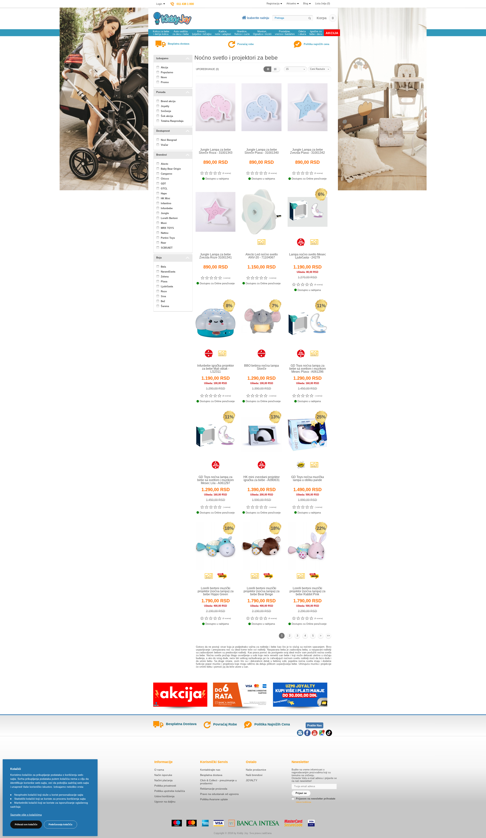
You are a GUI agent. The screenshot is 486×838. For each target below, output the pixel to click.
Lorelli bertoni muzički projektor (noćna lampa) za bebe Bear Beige (261, 591)
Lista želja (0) (322, 3)
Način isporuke (163, 775)
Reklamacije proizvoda (213, 788)
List (276, 69)
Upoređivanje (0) (207, 69)
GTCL (164, 188)
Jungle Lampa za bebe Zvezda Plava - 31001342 (307, 151)
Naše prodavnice (256, 769)
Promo (165, 82)
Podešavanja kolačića (60, 824)
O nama (159, 769)
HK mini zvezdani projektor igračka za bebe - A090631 (261, 478)
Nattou (164, 233)
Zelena (165, 276)
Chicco (165, 178)
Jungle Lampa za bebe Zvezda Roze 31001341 (215, 256)
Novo (164, 77)
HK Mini (165, 198)
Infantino (166, 203)
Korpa (325, 18)
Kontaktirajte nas (210, 769)
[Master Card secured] (293, 823)
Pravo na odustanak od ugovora (219, 793)
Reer (163, 242)
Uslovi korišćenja (164, 796)
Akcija (164, 67)
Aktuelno (291, 3)
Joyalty (165, 106)
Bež (163, 301)
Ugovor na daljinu (164, 801)
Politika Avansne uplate (214, 799)
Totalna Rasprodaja (172, 121)
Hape (164, 193)
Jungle (165, 213)
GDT (163, 183)
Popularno (167, 72)
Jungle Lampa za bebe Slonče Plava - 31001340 (262, 151)
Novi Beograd (169, 140)
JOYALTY (251, 780)
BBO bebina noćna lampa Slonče (261, 367)
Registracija (273, 3)
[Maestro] (177, 823)
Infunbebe (167, 208)
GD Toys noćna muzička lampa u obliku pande (307, 478)
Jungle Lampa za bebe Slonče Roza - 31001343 (215, 151)
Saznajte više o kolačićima (26, 814)
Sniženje (166, 111)
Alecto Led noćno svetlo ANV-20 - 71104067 (261, 256)
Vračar (164, 144)
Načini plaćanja (163, 780)
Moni (164, 223)
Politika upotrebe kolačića (169, 790)
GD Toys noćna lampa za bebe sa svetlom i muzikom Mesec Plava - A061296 (307, 368)
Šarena (165, 306)
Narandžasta (168, 271)
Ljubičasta (167, 286)
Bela (163, 266)
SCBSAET (167, 247)
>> (328, 635)
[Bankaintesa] (254, 823)
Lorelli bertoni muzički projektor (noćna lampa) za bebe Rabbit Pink (307, 591)
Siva (163, 296)
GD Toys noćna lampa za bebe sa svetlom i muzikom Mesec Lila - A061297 (215, 480)
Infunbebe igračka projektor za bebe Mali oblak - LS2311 (215, 368)
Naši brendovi (254, 775)
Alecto (164, 163)
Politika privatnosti (165, 785)
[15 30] (295, 69)
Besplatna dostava (211, 775)
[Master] (191, 823)
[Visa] (218, 823)
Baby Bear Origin (171, 168)
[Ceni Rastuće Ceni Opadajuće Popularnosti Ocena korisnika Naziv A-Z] (319, 69)
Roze (164, 291)
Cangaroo (166, 173)
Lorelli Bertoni (169, 218)
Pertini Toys (168, 237)
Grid (267, 69)
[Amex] (205, 823)
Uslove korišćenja (303, 802)
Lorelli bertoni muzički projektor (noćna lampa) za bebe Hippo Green (216, 591)
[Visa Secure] (311, 823)
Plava (164, 281)
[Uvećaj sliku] (207, 139)
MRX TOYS (167, 228)
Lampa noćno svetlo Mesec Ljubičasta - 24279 (307, 256)
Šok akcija (167, 116)
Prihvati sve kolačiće (26, 824)
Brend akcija (168, 101)
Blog (305, 3)
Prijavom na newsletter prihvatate (315, 798)
